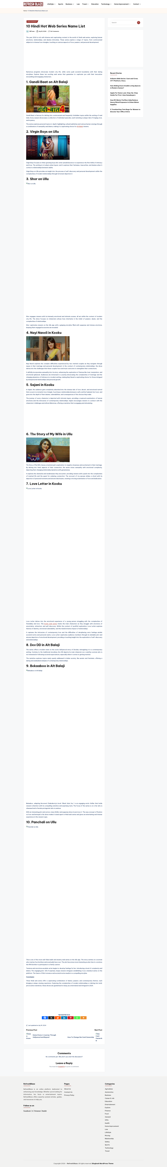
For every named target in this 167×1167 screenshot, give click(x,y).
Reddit (44, 1111)
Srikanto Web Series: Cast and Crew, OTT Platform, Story (124, 80)
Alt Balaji (80, 126)
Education (108, 1101)
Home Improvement (112, 1126)
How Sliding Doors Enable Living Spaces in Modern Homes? (125, 87)
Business (108, 1095)
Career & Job (109, 1098)
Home (25, 11)
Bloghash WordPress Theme (102, 1163)
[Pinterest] (71, 1017)
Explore (107, 1108)
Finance (108, 1111)
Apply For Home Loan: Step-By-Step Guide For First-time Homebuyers (124, 94)
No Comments (55, 31)
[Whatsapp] (77, 1017)
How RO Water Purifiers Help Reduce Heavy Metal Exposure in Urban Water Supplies (124, 102)
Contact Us (68, 1092)
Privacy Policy (69, 1095)
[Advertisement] (64, 57)
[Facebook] (45, 1017)
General (108, 1117)
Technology (109, 1148)
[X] (51, 1017)
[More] (83, 1017)
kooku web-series (50, 624)
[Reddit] (58, 1017)
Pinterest (37, 1111)
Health (107, 1123)
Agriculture (109, 1089)
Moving (107, 1135)
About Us (67, 1089)
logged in (61, 1067)
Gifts (106, 1120)
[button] (138, 22)
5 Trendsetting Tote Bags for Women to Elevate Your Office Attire (125, 110)
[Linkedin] (64, 1017)
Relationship (109, 1139)
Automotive (109, 1092)
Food (107, 1114)
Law (106, 1129)
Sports (107, 1145)
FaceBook (27, 1111)
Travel (107, 1151)
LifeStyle (108, 1132)
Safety (107, 1142)
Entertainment (32, 21)
